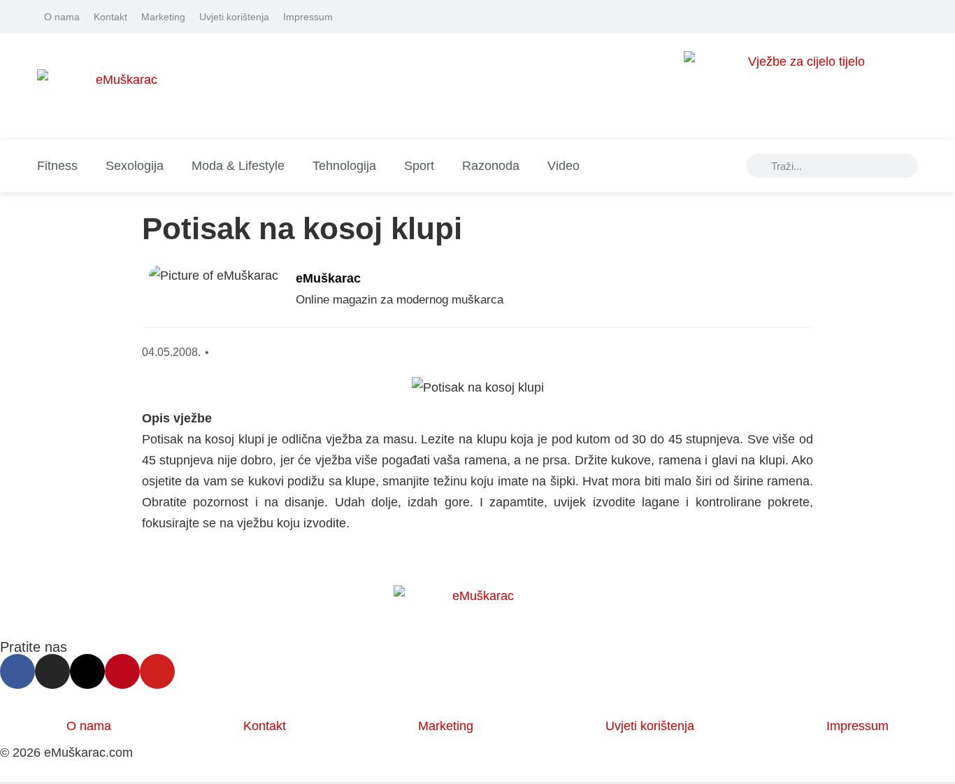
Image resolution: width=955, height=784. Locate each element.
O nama (62, 16)
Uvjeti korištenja (234, 16)
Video (563, 166)
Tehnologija (344, 166)
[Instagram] (853, 16)
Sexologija (135, 166)
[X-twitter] (872, 16)
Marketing (163, 16)
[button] (696, 292)
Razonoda (490, 166)
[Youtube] (911, 16)
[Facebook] (833, 16)
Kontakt (110, 16)
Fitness (57, 166)
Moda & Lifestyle (238, 166)
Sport (419, 166)
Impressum (308, 16)
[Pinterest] (892, 16)
